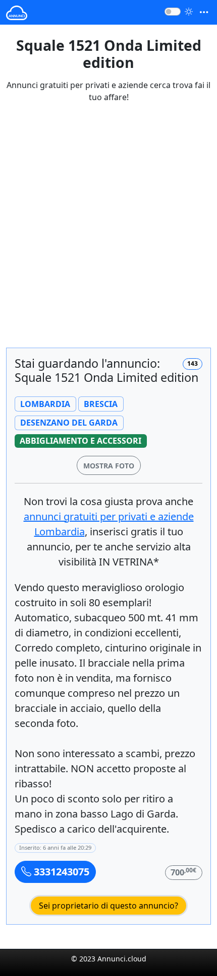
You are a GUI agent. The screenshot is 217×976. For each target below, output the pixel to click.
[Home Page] (16, 12)
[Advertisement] (108, 231)
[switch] (173, 12)
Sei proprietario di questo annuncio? (108, 905)
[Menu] (204, 12)
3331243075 (60, 871)
